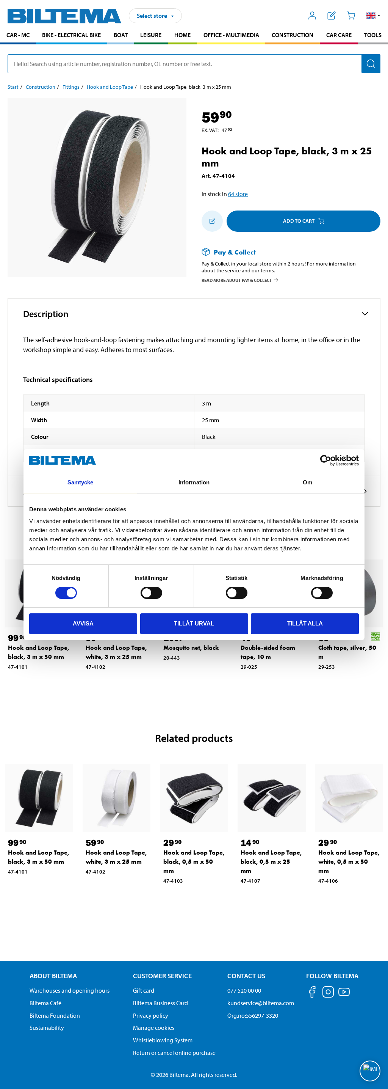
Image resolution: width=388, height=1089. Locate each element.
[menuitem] (18, 35)
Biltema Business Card (160, 1003)
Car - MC (18, 35)
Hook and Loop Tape (110, 86)
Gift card (143, 990)
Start (13, 86)
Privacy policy (150, 1015)
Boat (121, 35)
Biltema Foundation (55, 1015)
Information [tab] (194, 482)
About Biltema (53, 975)
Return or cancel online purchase (174, 1052)
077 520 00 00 (244, 990)
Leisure (150, 35)
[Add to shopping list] (212, 221)
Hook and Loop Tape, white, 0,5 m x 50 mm (349, 862)
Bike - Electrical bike (71, 35)
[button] (373, 15)
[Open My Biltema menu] (312, 15)
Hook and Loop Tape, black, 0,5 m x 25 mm (271, 862)
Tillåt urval (194, 623)
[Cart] (350, 15)
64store (238, 194)
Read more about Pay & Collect (237, 280)
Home (182, 35)
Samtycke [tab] (80, 482)
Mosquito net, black (191, 648)
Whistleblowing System (162, 1040)
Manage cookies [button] (153, 1027)
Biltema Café (45, 1003)
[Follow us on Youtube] (344, 995)
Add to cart (298, 220)
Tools (373, 35)
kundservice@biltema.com (260, 1003)
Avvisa (83, 623)
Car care (339, 35)
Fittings (71, 86)
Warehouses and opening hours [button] (70, 990)
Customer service (162, 975)
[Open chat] (370, 1071)
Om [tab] (307, 482)
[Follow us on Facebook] (312, 993)
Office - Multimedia (231, 35)
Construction (292, 35)
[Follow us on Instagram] (328, 993)
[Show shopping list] (331, 15)
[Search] (370, 63)
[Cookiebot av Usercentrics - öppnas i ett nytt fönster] (326, 460)
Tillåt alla (305, 623)
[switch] (151, 593)
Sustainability (47, 1027)
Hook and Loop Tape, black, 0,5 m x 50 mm (194, 862)
